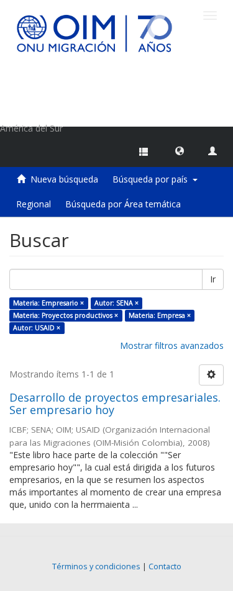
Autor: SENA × (116, 303)
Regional (33, 204)
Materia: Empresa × (160, 315)
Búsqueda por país (152, 179)
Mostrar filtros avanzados (172, 345)
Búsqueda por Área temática (123, 204)
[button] (179, 150)
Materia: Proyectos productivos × (65, 315)
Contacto (164, 566)
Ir (213, 279)
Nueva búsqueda (64, 179)
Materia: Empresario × (48, 303)
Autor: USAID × (36, 327)
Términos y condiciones (96, 566)
